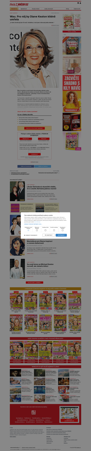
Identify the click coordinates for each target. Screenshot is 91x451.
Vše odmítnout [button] (48, 235)
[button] (45, 224)
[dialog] (45, 225)
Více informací (37, 221)
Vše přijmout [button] (61, 235)
